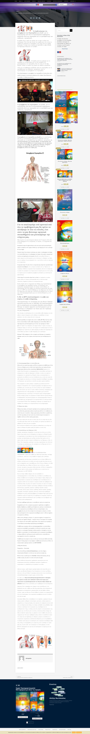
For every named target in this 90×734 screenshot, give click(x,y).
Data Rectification (62, 729)
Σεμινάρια (34, 1)
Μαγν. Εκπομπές (27, 1)
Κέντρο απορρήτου (22, 729)
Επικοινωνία (72, 1)
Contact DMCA (40, 729)
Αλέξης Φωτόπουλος (24, 4)
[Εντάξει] (88, 732)
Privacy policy (79, 732)
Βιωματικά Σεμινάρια (41, 1)
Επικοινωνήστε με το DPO (32, 729)
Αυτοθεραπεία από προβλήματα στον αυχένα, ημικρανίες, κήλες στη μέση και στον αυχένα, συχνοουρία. (64, 59)
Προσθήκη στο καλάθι (65, 129)
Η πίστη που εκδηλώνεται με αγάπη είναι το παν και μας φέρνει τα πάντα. (66, 69)
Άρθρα (17, 11)
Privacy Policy (47, 729)
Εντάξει (74, 732)
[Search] (56, 5)
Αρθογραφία (66, 1)
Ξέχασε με (69, 729)
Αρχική (16, 1)
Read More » (59, 61)
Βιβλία (20, 1)
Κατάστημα (49, 1)
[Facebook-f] (58, 52)
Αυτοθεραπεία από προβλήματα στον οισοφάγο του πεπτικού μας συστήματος (64, 64)
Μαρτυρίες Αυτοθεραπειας (57, 1)
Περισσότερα (51, 704)
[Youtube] (38, 4)
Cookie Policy (54, 729)
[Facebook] (36, 4)
